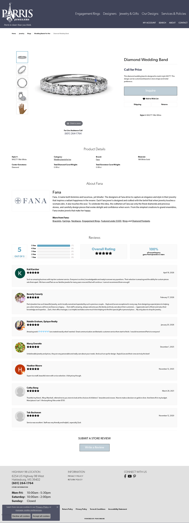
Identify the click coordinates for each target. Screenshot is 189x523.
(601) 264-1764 (73, 133)
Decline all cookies (21, 516)
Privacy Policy (75, 476)
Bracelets (57, 221)
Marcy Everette (34, 344)
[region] (74, 83)
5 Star (33, 246)
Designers (110, 14)
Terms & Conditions (97, 509)
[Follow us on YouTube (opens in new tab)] (130, 476)
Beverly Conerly (35, 294)
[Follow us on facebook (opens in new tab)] (125, 476)
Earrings (66, 221)
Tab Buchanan (34, 413)
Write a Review (94, 447)
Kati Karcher (33, 269)
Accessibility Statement (117, 509)
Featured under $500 (111, 221)
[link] (183, 23)
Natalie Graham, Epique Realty (42, 322)
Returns (164, 104)
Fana (98, 160)
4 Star (33, 248)
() (72, 246)
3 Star (33, 251)
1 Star (34, 257)
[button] (149, 23)
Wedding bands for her (42, 33)
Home (14, 33)
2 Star (33, 254)
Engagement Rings (87, 14)
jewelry (21, 33)
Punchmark (100, 519)
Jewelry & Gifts (129, 14)
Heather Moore (34, 366)
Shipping (137, 104)
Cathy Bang (32, 388)
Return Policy (75, 480)
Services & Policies (173, 14)
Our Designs (150, 14)
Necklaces (76, 221)
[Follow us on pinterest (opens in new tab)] (134, 476)
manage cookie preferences (29, 510)
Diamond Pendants (141, 221)
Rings (29, 33)
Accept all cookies (41, 516)
